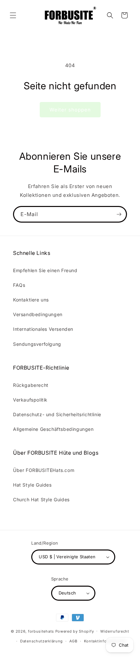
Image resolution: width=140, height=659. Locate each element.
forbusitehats (41, 631)
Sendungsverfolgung (37, 344)
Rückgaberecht (31, 385)
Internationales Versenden (43, 329)
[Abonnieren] (119, 214)
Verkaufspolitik (30, 400)
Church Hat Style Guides (41, 499)
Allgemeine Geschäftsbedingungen (53, 429)
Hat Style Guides (32, 485)
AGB (73, 641)
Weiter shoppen (70, 110)
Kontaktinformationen (105, 641)
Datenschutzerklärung (41, 641)
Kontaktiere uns (31, 299)
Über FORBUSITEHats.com (43, 470)
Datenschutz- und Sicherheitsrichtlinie (57, 414)
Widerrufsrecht (114, 631)
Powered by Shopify (74, 631)
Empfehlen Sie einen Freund (45, 270)
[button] (13, 15)
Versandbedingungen (38, 314)
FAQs (19, 285)
